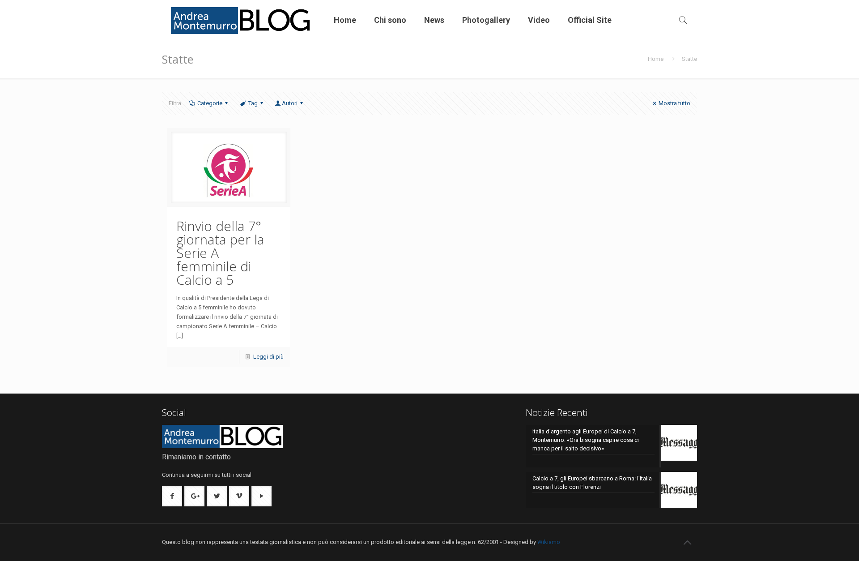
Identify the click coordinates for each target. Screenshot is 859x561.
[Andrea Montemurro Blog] (241, 20)
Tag (253, 103)
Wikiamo (548, 542)
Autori (290, 103)
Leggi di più (268, 356)
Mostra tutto (674, 103)
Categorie (209, 103)
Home (655, 59)
